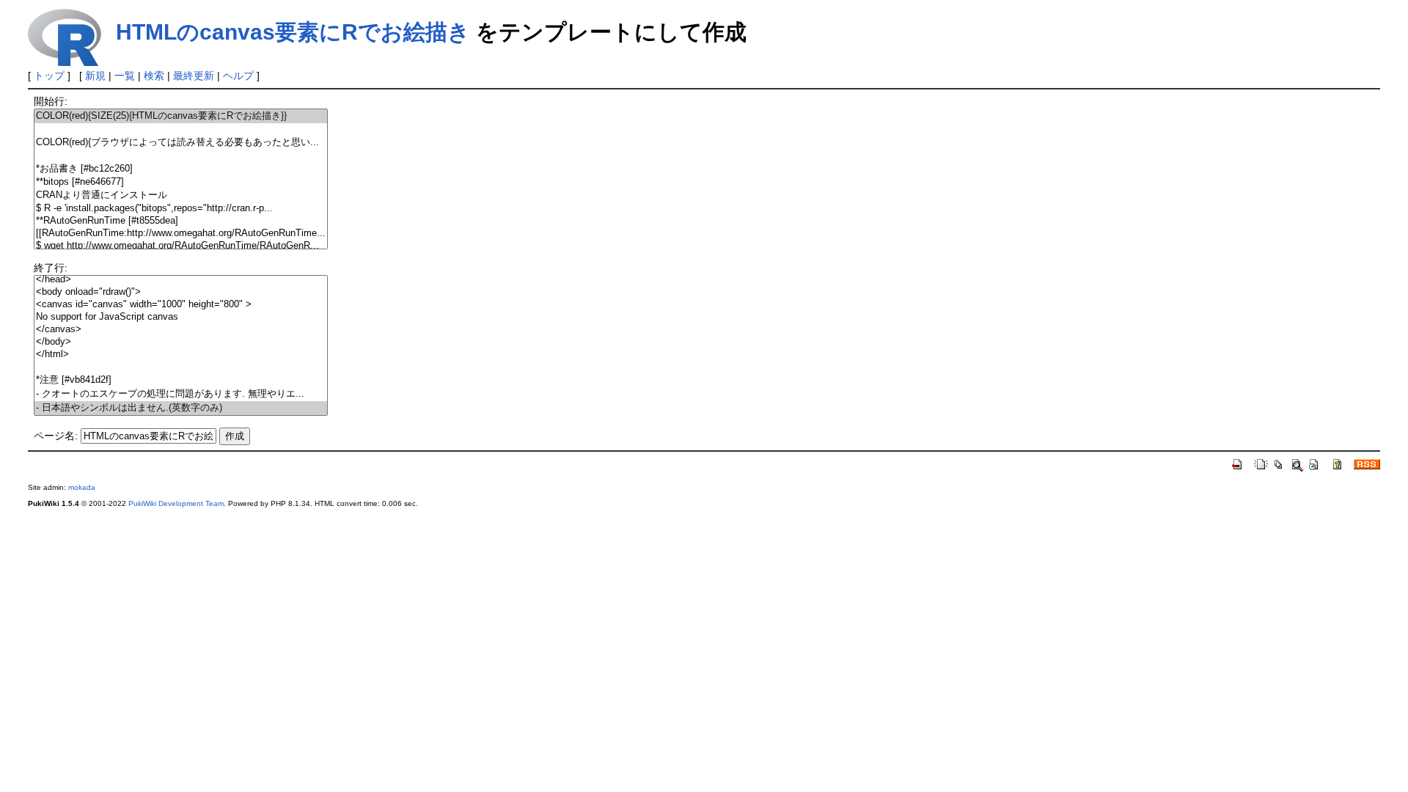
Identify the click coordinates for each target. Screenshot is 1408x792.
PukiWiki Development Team (176, 503)
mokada (81, 487)
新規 (95, 75)
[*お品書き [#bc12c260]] (180, 169)
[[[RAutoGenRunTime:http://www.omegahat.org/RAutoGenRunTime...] (180, 233)
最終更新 (193, 75)
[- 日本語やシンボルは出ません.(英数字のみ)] (180, 408)
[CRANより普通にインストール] (180, 195)
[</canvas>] (180, 329)
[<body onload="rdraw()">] (180, 292)
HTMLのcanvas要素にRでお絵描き (293, 32)
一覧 (124, 75)
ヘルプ (238, 75)
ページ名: (56, 435)
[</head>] (180, 280)
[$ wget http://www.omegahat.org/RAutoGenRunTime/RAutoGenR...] (180, 246)
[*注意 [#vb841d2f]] (180, 380)
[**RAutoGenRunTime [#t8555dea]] (180, 221)
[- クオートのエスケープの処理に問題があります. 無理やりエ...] (180, 394)
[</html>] (180, 354)
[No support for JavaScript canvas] (180, 317)
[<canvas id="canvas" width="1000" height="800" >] (180, 304)
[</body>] (180, 342)
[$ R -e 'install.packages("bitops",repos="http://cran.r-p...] (180, 208)
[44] (180, 367)
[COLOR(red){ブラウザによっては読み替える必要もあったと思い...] (180, 143)
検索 (154, 75)
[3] (180, 156)
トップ (49, 75)
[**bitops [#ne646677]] (180, 182)
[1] (180, 129)
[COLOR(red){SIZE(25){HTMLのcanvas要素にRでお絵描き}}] (180, 116)
